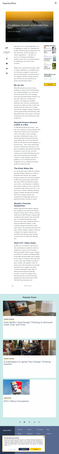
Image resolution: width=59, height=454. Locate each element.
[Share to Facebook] (7, 59)
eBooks (19, 433)
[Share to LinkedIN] (7, 68)
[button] (20, 422)
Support (49, 433)
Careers (29, 429)
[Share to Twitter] (7, 64)
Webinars (29, 433)
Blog (48, 429)
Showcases (40, 429)
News (38, 433)
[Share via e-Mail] (7, 73)
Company (20, 429)
